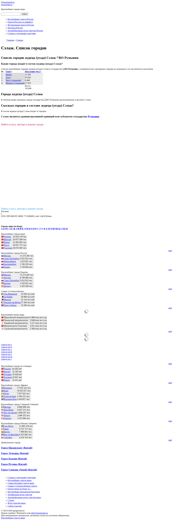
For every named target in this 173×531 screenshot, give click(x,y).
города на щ (6, 357)
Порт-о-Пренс (10, 305)
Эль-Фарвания (10, 294)
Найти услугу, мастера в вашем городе (22, 208)
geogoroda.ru (6, 4)
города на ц (6, 354)
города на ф (6, 352)
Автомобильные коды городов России (25, 30)
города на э (6, 359)
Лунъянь (8, 374)
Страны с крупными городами (22, 33)
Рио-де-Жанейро (11, 434)
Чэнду (6, 245)
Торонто (7, 418)
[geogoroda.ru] (8, 2)
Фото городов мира (17, 503)
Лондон (7, 278)
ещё (170, 250)
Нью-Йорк (8, 410)
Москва (7, 256)
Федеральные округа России (21, 25)
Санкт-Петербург (12, 258)
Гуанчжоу (8, 248)
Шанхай (7, 239)
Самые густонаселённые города (22, 486)
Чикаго (7, 415)
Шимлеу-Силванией (15, 83)
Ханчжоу (8, 377)
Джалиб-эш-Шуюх (12, 302)
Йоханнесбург (10, 399)
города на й (6, 347)
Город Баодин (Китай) (14, 458)
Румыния (93, 116)
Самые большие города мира (21, 483)
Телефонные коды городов (20, 494)
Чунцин (7, 236)
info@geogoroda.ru (39, 513)
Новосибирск (10, 261)
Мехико (7, 407)
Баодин (7, 371)
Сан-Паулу (9, 426)
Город (8, 71)
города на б (6, 344)
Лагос (6, 393)
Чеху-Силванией (13, 80)
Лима (6, 429)
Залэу (8, 77)
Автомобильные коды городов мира (24, 497)
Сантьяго (8, 437)
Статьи (11, 500)
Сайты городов (15, 506)
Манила (7, 299)
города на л (6, 349)
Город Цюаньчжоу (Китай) (16, 447)
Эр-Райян (8, 297)
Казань (7, 267)
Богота (7, 432)
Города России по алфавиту (20, 22)
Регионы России (15, 28)
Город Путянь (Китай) (14, 464)
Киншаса (8, 388)
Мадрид (7, 286)
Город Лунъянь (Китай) (15, 453)
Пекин (7, 242)
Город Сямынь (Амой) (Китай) (19, 469)
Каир (6, 391)
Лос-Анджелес (10, 413)
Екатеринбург (10, 264)
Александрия (10, 396)
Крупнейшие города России (21, 19)
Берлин (7, 283)
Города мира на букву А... (19, 489)
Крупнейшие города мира (19, 480)
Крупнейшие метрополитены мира (24, 492)
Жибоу (9, 74)
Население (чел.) (33, 71)
